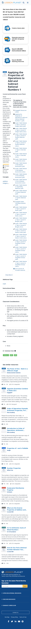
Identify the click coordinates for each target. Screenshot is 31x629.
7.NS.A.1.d (6, 355)
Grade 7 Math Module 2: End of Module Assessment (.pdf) (21, 175)
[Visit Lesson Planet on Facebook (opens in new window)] (8, 621)
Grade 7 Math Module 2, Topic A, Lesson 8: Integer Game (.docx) (21, 130)
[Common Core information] (15, 351)
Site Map (7, 617)
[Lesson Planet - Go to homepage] (11, 2)
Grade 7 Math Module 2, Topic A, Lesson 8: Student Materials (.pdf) (21, 136)
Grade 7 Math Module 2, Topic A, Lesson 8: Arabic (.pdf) (21, 208)
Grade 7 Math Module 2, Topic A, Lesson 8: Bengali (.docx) (21, 225)
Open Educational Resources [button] (12, 593)
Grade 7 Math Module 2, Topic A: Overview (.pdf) (21, 149)
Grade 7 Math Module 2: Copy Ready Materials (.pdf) (21, 186)
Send (25, 586)
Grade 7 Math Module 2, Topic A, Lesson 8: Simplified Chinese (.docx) (21, 249)
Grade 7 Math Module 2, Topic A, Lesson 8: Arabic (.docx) (21, 214)
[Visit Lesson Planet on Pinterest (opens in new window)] (22, 621)
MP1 (11, 355)
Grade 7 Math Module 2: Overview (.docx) (21, 160)
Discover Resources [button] (9, 599)
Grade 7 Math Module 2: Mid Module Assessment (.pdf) (21, 164)
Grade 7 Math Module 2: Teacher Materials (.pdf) (21, 197)
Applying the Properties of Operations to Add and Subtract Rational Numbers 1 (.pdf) (21, 117)
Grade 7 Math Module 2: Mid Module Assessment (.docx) (21, 170)
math (4, 284)
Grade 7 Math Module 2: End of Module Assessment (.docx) (21, 181)
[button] (27, 2)
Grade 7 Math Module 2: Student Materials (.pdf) (21, 192)
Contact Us (15, 612)
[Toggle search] (23, 2)
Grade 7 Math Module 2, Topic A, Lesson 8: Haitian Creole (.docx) (21, 236)
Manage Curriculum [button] (9, 605)
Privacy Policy (14, 617)
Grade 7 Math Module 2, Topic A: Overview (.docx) (21, 155)
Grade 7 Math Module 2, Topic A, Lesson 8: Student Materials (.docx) (21, 143)
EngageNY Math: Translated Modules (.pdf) (20, 203)
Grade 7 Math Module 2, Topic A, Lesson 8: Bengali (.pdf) (21, 219)
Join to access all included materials (20, 269)
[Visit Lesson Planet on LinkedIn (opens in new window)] (15, 621)
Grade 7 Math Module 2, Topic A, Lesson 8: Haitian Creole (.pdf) (21, 230)
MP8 (15, 355)
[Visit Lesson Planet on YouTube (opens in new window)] (19, 621)
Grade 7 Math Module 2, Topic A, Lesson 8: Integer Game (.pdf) (21, 124)
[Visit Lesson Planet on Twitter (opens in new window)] (12, 621)
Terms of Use (22, 617)
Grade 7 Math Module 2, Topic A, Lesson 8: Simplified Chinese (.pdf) (21, 242)
